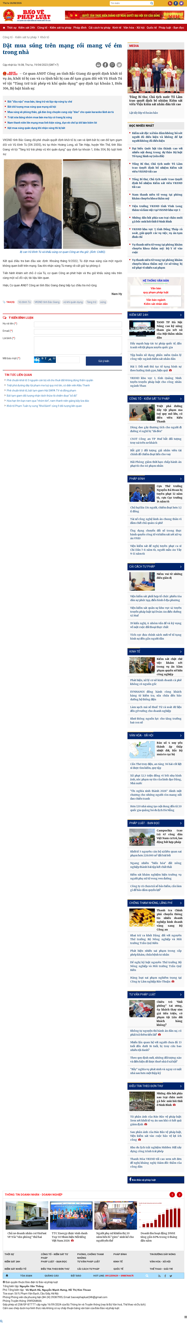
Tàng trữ (91, 302)
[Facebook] (105, 65)
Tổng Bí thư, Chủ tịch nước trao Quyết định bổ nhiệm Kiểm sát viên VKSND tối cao (157, 183)
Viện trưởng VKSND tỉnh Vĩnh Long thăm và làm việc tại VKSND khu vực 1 (157, 208)
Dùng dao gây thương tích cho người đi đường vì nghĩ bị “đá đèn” (156, 429)
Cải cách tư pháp (99, 27)
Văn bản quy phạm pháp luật (155, 290)
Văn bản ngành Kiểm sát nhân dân (156, 301)
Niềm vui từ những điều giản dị (169, 575)
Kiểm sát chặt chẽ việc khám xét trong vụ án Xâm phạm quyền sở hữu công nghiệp (169, 666)
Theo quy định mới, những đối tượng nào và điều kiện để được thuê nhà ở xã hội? (156, 1059)
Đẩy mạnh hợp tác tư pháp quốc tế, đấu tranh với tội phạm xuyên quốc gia (156, 345)
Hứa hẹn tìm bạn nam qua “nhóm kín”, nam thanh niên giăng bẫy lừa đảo (48, 400)
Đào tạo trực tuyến (93, 1313)
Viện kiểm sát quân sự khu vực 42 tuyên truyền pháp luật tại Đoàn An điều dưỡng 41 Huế (156, 611)
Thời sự (11, 27)
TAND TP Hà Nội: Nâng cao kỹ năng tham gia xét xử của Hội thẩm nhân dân (169, 330)
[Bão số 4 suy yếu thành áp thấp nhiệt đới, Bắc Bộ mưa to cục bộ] (142, 749)
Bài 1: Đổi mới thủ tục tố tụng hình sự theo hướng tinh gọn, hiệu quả (156, 368)
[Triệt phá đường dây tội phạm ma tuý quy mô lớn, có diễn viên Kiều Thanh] (142, 412)
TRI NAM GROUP (13, 1313)
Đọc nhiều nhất (141, 125)
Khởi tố (44, 37)
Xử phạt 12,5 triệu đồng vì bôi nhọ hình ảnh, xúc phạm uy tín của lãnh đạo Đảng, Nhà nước (156, 779)
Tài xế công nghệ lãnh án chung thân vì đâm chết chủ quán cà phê (156, 521)
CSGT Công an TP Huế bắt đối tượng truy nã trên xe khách (156, 440)
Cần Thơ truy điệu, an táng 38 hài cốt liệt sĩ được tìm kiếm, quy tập (156, 766)
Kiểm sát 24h (26, 27)
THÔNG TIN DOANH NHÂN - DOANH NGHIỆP (33, 1194)
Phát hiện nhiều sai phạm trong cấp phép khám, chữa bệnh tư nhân (156, 952)
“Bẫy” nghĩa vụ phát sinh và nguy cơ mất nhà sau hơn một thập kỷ (156, 1071)
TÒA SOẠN (26, 1275)
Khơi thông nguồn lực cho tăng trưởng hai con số (156, 720)
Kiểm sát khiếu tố (15, 1269)
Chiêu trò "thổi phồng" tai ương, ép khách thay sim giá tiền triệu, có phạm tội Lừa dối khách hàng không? (169, 1013)
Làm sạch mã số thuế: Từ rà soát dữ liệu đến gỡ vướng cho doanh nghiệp (156, 709)
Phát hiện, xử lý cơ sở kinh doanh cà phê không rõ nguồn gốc (156, 682)
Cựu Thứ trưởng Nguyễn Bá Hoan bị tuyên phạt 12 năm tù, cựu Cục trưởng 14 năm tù (169, 493)
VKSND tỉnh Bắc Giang (47, 302)
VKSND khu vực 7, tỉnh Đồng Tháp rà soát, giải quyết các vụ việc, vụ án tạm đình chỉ (157, 233)
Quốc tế (152, 27)
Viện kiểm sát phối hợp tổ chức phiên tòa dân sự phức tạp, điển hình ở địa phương (156, 598)
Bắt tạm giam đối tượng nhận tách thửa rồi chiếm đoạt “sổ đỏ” (42, 395)
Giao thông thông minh (40, 1313)
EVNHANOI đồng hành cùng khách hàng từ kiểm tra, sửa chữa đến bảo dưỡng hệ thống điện (156, 695)
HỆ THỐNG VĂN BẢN (156, 280)
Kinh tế (116, 27)
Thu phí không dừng (67, 1313)
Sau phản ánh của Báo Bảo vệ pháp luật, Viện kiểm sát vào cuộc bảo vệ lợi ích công (156, 1135)
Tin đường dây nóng (163, 1254)
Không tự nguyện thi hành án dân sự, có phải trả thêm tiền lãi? (156, 1032)
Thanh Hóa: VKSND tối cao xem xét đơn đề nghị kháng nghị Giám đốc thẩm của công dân (156, 1162)
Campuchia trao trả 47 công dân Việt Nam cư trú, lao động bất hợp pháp (169, 836)
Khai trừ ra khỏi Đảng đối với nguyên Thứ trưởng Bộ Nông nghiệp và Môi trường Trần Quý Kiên (156, 939)
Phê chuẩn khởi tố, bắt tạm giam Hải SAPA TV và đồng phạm (41, 390)
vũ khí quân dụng (73, 302)
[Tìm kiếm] (151, 3)
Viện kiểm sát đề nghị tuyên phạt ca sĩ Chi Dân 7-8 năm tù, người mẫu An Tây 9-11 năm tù (156, 549)
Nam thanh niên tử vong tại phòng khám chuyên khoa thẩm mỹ (157, 196)
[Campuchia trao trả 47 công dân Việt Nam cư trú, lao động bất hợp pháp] (142, 837)
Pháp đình (80, 27)
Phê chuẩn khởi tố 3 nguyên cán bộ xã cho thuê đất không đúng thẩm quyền (50, 380)
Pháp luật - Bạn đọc (171, 27)
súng (103, 302)
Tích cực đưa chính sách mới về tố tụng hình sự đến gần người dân (156, 636)
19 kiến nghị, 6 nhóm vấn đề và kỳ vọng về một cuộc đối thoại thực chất (156, 625)
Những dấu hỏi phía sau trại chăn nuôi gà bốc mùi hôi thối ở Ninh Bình (157, 219)
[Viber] (112, 65)
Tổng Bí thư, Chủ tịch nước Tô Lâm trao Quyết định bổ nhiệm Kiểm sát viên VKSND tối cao (157, 167)
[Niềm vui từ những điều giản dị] (142, 581)
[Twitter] (119, 65)
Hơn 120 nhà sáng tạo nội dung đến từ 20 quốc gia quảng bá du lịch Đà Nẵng (156, 808)
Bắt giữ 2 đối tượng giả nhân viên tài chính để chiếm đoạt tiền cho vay (156, 452)
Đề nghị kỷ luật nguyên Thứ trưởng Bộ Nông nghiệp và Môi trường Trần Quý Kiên (156, 966)
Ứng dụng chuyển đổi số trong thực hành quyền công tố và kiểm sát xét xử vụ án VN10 (156, 534)
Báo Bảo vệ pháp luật (143, 1180)
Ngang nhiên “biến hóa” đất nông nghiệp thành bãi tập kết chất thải (156, 865)
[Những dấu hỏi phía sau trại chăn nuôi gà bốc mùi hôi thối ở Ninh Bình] (142, 1101)
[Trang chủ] (7, 1276)
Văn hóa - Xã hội (134, 27)
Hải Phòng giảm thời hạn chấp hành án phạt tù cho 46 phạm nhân (156, 463)
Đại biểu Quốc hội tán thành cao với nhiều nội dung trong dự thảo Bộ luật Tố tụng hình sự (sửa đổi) (157, 152)
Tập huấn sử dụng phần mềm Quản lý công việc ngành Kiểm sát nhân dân (156, 357)
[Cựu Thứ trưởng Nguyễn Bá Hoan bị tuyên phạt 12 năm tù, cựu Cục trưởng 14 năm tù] (142, 493)
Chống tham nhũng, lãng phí (150, 903)
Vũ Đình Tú (24, 302)
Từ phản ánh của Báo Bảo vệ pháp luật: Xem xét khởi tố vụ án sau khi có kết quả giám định (156, 1120)
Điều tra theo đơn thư (146, 1086)
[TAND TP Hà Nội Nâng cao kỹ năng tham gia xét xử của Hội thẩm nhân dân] (142, 328)
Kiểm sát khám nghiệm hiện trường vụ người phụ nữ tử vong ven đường (156, 876)
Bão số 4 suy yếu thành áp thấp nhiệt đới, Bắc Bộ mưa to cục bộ (169, 748)
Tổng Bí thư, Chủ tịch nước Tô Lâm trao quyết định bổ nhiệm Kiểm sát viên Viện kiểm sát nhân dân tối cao (155, 100)
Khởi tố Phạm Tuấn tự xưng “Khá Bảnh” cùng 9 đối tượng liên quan (44, 405)
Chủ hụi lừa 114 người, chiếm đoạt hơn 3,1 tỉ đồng (156, 509)
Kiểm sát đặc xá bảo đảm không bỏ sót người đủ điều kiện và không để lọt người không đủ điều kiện (157, 136)
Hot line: (113, 1275)
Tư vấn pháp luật (142, 994)
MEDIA (134, 46)
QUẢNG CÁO (52, 1275)
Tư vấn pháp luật (88, 1261)
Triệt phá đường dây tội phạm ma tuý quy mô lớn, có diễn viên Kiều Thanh (48, 385)
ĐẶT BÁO (76, 1275)
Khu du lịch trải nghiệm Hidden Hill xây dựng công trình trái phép (156, 1149)
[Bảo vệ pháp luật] (31, 15)
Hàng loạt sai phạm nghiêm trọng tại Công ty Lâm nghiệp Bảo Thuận (156, 979)
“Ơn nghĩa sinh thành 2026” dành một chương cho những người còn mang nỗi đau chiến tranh (156, 794)
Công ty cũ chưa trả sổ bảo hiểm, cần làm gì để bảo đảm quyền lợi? (156, 888)
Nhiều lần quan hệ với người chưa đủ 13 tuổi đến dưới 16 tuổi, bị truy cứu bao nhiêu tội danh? (156, 1046)
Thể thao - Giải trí (161, 1269)
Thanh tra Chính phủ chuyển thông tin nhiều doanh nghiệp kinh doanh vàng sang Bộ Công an (169, 920)
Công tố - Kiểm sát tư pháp (54, 27)
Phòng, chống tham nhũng (90, 1254)
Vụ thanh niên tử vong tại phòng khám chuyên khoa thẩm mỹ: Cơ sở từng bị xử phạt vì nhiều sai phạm (157, 263)
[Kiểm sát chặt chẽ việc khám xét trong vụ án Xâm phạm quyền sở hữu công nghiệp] (142, 665)
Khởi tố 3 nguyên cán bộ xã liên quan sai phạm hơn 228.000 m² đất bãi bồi (156, 853)
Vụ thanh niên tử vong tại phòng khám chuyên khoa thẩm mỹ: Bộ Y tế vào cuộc (157, 248)
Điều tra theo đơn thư (55, 1269)
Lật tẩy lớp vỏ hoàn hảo (143, 112)
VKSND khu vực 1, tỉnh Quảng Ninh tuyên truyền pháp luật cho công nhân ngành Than (156, 381)
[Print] (98, 65)
